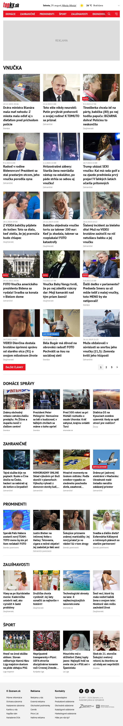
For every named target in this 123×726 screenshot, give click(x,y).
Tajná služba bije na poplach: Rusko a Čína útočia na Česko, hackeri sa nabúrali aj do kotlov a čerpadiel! (15, 480)
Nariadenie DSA (13, 717)
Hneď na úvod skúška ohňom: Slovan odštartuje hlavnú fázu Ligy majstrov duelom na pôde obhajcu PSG (16, 661)
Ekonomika (100, 14)
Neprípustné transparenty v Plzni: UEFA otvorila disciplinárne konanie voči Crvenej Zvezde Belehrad (45, 661)
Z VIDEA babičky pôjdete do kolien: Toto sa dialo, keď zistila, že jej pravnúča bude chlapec (21, 231)
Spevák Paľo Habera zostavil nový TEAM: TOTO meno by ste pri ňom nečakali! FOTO (15, 538)
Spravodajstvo (61, 697)
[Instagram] (87, 691)
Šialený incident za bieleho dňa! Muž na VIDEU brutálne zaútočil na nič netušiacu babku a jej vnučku (101, 233)
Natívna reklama (38, 717)
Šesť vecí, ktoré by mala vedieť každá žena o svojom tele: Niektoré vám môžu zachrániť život (104, 600)
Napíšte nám (11, 713)
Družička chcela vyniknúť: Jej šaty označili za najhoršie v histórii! (45, 599)
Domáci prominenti (11, 547)
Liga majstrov (8, 671)
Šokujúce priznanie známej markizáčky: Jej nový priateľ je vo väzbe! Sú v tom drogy (76, 538)
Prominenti (47, 14)
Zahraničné (27, 14)
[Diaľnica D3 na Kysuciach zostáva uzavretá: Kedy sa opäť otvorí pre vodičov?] (106, 399)
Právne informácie (14, 697)
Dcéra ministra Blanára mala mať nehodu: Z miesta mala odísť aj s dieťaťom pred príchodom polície (20, 116)
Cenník (34, 709)
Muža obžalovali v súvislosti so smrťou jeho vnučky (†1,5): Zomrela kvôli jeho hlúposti (100, 349)
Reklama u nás (37, 697)
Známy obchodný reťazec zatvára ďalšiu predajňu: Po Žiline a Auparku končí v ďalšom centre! (16, 419)
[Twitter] (93, 691)
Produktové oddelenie (64, 701)
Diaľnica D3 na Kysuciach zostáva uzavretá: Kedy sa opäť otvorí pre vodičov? (106, 418)
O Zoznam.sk (13, 690)
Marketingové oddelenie (65, 713)
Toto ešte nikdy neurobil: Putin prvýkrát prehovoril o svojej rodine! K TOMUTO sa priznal (61, 114)
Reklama (35, 690)
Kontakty (60, 690)
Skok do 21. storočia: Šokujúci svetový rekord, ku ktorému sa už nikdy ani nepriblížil (106, 659)
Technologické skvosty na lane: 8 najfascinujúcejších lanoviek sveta (76, 599)
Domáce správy (18, 383)
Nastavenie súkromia (15, 705)
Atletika (96, 668)
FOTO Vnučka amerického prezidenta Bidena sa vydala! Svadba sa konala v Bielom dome (20, 290)
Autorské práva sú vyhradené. (91, 700)
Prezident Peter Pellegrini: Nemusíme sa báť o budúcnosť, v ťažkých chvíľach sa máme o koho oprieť (45, 419)
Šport (62, 14)
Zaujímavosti (79, 14)
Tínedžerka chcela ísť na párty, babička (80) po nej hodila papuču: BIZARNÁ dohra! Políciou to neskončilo (100, 116)
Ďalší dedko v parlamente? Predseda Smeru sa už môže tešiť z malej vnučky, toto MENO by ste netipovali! (101, 292)
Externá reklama (38, 701)
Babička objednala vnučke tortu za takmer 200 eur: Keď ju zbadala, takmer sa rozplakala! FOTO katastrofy (61, 233)
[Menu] (116, 14)
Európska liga (38, 671)
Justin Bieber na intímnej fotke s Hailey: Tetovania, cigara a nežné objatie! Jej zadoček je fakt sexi (46, 540)
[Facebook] (81, 691)
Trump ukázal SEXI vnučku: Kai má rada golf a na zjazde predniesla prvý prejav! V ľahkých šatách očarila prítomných (101, 174)
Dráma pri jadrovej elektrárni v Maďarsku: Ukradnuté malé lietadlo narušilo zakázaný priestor (106, 480)
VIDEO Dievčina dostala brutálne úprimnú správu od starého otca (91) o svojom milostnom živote (20, 349)
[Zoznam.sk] (87, 707)
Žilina (95, 427)
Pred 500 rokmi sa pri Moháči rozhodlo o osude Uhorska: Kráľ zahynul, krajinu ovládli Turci (76, 419)
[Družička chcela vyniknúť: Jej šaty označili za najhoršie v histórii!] (46, 580)
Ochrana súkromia (14, 701)
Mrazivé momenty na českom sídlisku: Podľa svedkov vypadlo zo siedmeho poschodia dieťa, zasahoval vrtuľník (76, 480)
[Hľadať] (109, 14)
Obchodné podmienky (40, 705)
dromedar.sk (68, 430)
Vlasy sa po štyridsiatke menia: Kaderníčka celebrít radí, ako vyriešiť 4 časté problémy (16, 600)
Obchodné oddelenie (64, 705)
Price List (34, 713)
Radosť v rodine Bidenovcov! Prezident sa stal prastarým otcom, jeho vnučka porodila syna (21, 172)
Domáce (10, 14)
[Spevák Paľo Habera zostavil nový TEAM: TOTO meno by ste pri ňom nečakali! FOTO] (16, 520)
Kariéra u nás (11, 709)
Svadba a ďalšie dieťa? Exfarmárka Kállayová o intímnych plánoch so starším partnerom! (106, 538)
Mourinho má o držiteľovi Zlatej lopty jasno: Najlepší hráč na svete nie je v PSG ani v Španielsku (76, 661)
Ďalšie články (14, 367)
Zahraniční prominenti (42, 551)
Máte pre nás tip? (62, 717)
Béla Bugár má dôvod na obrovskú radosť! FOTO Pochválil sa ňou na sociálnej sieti (60, 349)
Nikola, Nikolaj (69, 5)
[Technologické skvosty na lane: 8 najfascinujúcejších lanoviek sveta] (76, 580)
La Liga (66, 671)
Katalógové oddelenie (64, 709)
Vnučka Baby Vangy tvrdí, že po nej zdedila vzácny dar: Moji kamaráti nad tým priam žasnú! (60, 290)
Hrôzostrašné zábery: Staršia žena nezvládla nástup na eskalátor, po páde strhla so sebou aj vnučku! (59, 174)
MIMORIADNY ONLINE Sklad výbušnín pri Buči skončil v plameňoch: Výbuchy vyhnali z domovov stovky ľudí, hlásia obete (46, 480)
